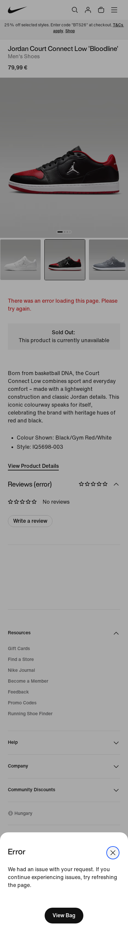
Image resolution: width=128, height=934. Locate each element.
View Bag (64, 915)
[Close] (113, 853)
